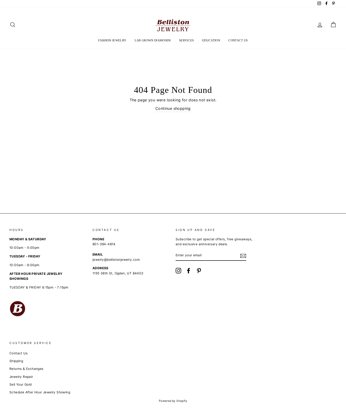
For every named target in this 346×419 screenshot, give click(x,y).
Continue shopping (173, 108)
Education (211, 40)
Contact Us (238, 40)
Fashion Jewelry (112, 40)
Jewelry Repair (21, 377)
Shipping (16, 361)
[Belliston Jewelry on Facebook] (188, 270)
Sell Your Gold (20, 384)
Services (186, 40)
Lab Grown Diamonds (153, 40)
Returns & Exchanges (26, 369)
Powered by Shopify (173, 401)
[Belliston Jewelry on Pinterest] (199, 270)
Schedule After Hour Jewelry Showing (39, 392)
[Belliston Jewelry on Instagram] (178, 270)
